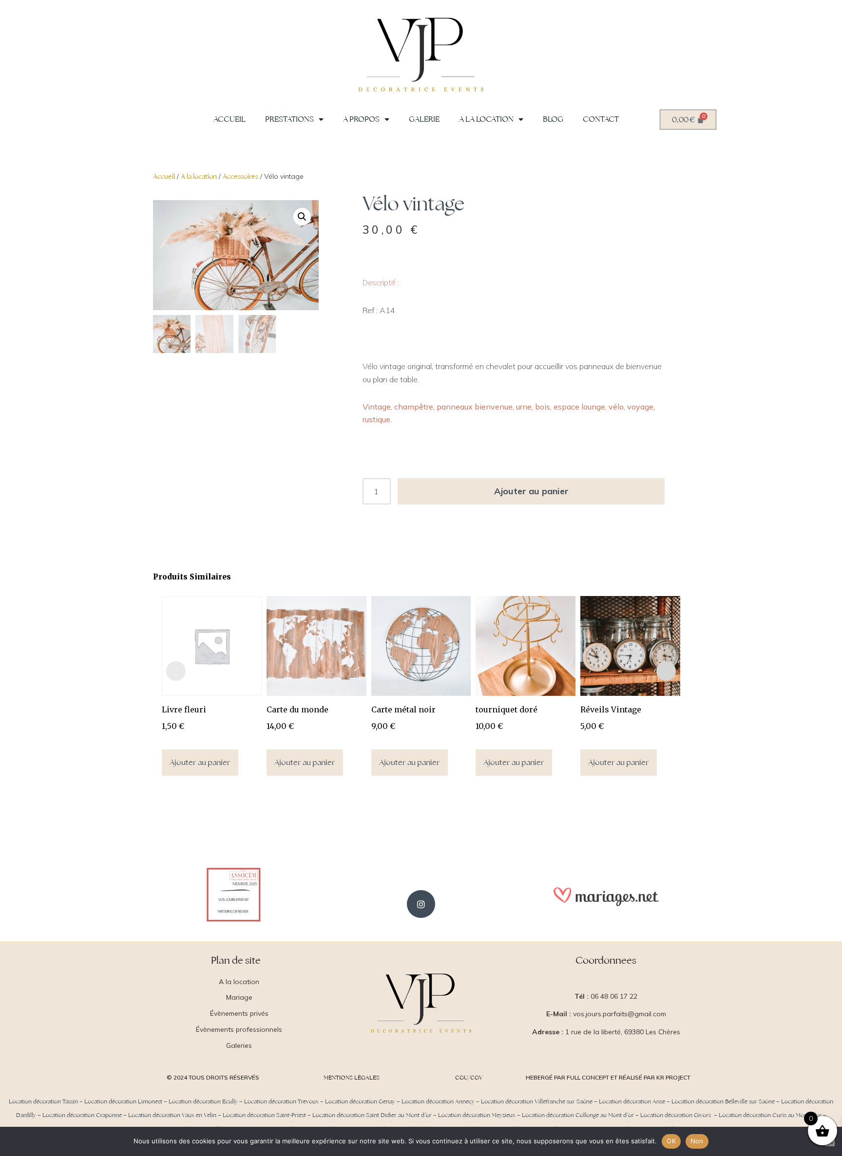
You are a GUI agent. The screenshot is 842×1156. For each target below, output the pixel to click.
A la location (199, 176)
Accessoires (240, 176)
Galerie (424, 119)
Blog (553, 119)
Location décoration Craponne (82, 1115)
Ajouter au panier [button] (200, 762)
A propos (361, 119)
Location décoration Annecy (438, 1101)
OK (671, 1141)
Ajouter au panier (531, 491)
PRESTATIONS (289, 119)
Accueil (229, 119)
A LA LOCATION (486, 119)
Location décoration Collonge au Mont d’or (578, 1115)
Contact (601, 119)
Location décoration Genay (360, 1101)
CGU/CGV (469, 1077)
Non (697, 1141)
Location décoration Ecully (203, 1101)
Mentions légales (352, 1077)
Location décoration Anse (632, 1101)
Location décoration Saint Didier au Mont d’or (372, 1115)
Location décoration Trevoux (281, 1101)
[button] (302, 216)
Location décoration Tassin (43, 1101)
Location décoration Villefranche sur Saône (537, 1101)
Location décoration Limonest (123, 1101)
